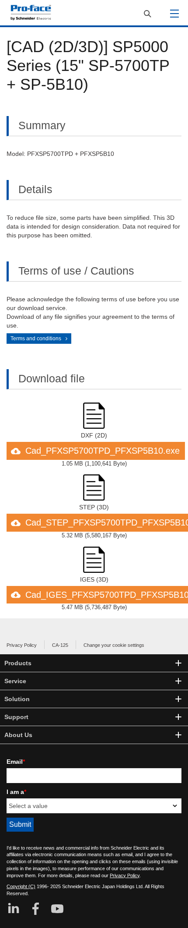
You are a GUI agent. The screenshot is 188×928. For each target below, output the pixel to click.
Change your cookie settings (114, 645)
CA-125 (60, 645)
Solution (17, 698)
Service (15, 681)
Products (17, 663)
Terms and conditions (35, 338)
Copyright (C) (21, 886)
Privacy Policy (22, 645)
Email (16, 761)
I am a (16, 791)
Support (16, 716)
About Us (18, 734)
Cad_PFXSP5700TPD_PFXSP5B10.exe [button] (102, 450)
